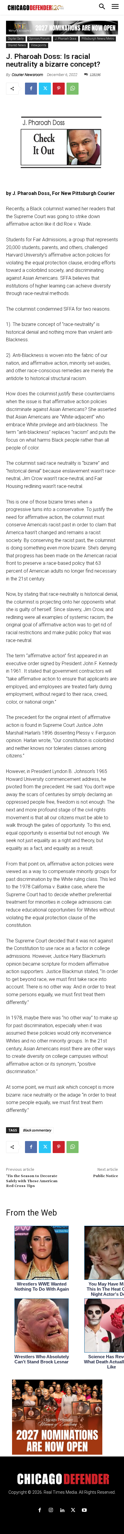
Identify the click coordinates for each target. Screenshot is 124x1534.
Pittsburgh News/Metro (98, 38)
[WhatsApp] (73, 89)
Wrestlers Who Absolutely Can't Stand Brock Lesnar (41, 1359)
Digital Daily (16, 38)
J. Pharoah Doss (65, 38)
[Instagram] (51, 1510)
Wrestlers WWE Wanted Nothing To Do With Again (41, 1286)
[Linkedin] (62, 1510)
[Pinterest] (59, 89)
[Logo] (62, 1479)
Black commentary (37, 1130)
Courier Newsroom (27, 74)
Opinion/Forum (39, 38)
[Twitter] (45, 89)
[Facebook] (31, 89)
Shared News (17, 45)
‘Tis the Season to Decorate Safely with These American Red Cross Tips (31, 1181)
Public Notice (105, 1176)
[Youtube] (84, 1510)
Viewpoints (38, 45)
